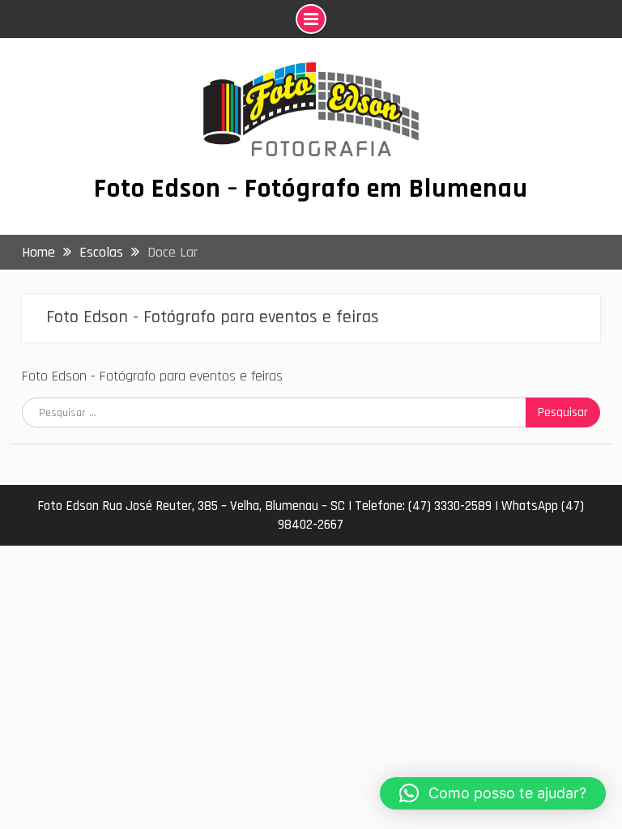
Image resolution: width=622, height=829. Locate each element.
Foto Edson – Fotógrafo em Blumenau (311, 189)
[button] (493, 793)
